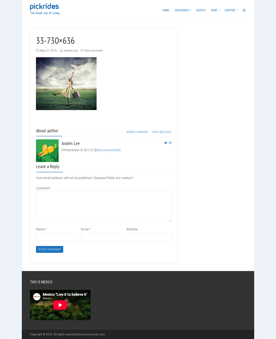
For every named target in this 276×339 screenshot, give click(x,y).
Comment (43, 188)
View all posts (161, 132)
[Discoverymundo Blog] (44, 6)
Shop (214, 10)
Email (86, 229)
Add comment (93, 50)
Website (132, 229)
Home (166, 10)
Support (230, 10)
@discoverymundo (107, 150)
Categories (182, 10)
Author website (137, 132)
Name (41, 229)
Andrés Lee (71, 50)
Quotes (201, 10)
